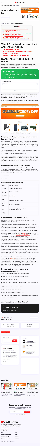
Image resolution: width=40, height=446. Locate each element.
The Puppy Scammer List (6, 434)
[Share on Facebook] (7, 319)
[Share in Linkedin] (9, 319)
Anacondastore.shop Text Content (11, 40)
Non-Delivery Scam (7, 5)
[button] (1, 2)
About (16, 434)
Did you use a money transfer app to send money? (13, 289)
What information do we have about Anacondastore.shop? (15, 28)
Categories (17, 436)
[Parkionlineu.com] (30, 325)
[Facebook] (6, 361)
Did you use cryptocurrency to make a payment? (12, 292)
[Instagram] (6, 430)
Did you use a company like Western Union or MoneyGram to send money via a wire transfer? (19, 283)
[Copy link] (11, 319)
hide (19, 26)
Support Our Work (6, 31)
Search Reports (6, 337)
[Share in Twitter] (5, 319)
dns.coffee (12, 258)
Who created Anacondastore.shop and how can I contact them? (17, 33)
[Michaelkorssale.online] (33, 386)
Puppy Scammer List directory (31, 342)
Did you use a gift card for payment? (10, 279)
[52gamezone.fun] (10, 325)
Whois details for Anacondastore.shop (14, 35)
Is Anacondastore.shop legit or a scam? (11, 30)
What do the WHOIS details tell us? (11, 37)
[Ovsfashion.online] (7, 386)
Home (2, 5)
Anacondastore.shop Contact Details (12, 34)
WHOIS (24, 233)
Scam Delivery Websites (5, 438)
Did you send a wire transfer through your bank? (12, 286)
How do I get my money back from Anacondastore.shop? (16, 38)
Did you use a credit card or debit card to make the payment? (15, 276)
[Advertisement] (30, 365)
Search (14, 340)
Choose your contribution (6, 81)
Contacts (16, 438)
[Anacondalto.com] (20, 386)
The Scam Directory (5, 436)
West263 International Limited (23, 234)
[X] (3, 361)
